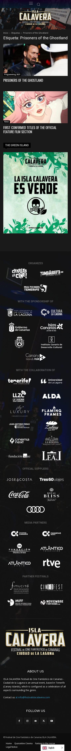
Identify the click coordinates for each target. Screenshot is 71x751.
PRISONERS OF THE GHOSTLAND (23, 80)
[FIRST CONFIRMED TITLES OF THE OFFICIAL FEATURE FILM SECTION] (35, 107)
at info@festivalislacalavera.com (33, 697)
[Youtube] (52, 721)
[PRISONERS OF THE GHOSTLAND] (35, 60)
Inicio (5, 32)
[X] (43, 721)
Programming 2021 (12, 74)
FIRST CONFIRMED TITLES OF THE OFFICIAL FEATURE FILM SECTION (29, 129)
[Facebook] (19, 721)
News (6, 122)
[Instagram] (27, 721)
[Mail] (35, 721)
